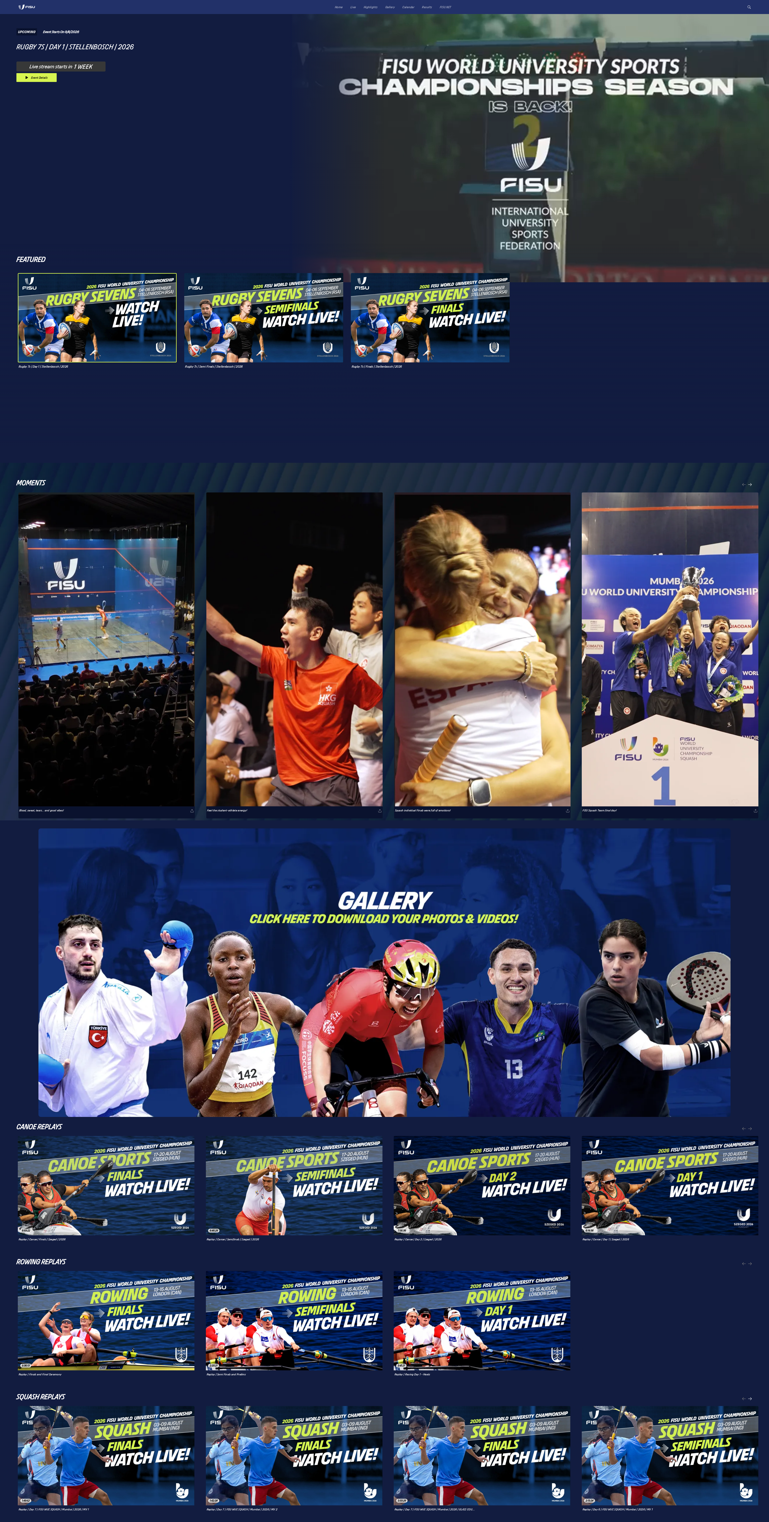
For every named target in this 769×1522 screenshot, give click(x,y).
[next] (750, 485)
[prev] (744, 485)
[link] (26, 7)
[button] (749, 7)
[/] (26, 10)
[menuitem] (338, 7)
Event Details (39, 77)
